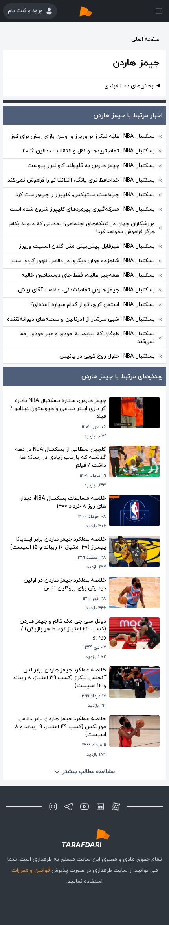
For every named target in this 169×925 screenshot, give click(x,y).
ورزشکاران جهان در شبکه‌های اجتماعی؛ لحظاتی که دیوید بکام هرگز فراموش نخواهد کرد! (82, 227)
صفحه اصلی (145, 39)
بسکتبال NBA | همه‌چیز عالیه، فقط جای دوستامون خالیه (88, 275)
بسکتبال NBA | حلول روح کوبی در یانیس (107, 356)
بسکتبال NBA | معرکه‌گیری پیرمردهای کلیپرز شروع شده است (82, 209)
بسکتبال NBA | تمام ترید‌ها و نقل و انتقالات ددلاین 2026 (88, 151)
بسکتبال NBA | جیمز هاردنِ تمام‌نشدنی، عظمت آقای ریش (86, 290)
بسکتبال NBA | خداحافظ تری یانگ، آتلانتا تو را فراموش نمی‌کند (81, 180)
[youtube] (84, 806)
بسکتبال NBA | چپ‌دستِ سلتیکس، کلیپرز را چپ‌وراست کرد (85, 194)
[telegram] (68, 806)
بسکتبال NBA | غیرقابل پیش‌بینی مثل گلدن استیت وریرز (87, 246)
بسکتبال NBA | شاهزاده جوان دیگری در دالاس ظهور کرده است (83, 261)
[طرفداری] (94, 11)
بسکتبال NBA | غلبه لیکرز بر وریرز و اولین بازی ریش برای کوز (83, 136)
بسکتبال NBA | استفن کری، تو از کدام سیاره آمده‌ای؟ (92, 304)
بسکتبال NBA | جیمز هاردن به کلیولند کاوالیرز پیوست (91, 165)
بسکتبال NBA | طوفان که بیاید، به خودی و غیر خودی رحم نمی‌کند (87, 337)
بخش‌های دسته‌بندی (129, 86)
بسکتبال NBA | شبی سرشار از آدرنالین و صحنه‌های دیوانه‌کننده (81, 319)
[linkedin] (100, 806)
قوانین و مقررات (30, 870)
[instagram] (53, 806)
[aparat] (116, 806)
